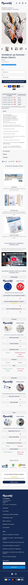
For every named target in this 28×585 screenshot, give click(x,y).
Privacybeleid (6, 527)
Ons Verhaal (5, 511)
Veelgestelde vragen (8, 517)
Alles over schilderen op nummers (11, 534)
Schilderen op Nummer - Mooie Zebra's (10, 9)
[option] (7, 49)
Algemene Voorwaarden (8, 524)
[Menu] (25, 3)
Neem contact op (7, 521)
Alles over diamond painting (9, 556)
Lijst (2, 74)
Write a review (14, 482)
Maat (3, 69)
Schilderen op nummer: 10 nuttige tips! (12, 548)
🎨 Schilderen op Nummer (7, 8)
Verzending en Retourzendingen (10, 514)
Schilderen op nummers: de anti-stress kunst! (13, 542)
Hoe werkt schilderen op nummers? (11, 545)
